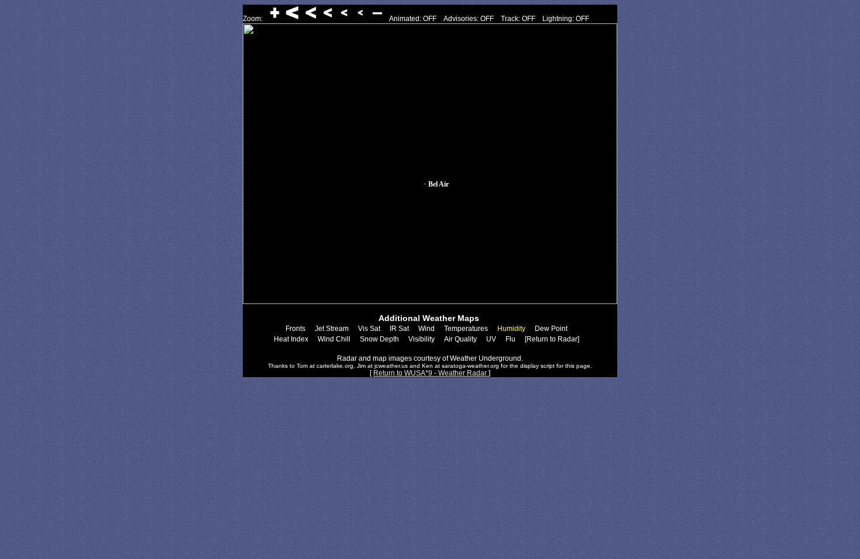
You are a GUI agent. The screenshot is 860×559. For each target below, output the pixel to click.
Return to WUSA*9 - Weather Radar (431, 373)
